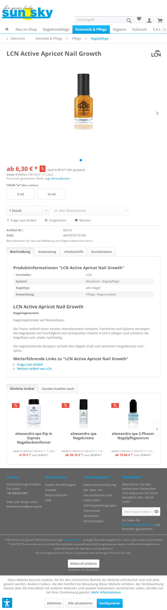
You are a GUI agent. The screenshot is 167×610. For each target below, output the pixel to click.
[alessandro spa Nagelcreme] (83, 414)
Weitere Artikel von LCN (34, 369)
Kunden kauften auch (58, 389)
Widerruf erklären (83, 563)
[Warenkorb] (160, 19)
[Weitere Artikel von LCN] (156, 53)
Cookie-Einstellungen (60, 485)
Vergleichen (57, 220)
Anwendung (47, 252)
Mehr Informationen (106, 592)
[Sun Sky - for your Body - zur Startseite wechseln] (27, 12)
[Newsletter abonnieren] (156, 511)
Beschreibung (20, 252)
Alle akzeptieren (80, 603)
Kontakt (50, 490)
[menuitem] (104, 19)
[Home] (7, 29)
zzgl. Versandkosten (57, 178)
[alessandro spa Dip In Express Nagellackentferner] (33, 414)
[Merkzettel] (138, 19)
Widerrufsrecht (56, 495)
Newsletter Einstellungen (94, 518)
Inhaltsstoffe (73, 252)
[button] (7, 603)
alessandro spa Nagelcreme (83, 435)
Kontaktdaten (101, 252)
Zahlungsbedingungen (100, 505)
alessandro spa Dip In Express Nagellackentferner (33, 438)
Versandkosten (72, 540)
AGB (48, 500)
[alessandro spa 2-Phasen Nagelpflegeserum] (133, 414)
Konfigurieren (109, 603)
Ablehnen (54, 603)
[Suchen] (129, 20)
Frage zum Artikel (23, 220)
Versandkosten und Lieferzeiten (98, 497)
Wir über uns (93, 490)
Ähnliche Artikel (22, 389)
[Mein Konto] (149, 19)
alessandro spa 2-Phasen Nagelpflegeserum (133, 435)
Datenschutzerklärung (100, 485)
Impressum (92, 511)
